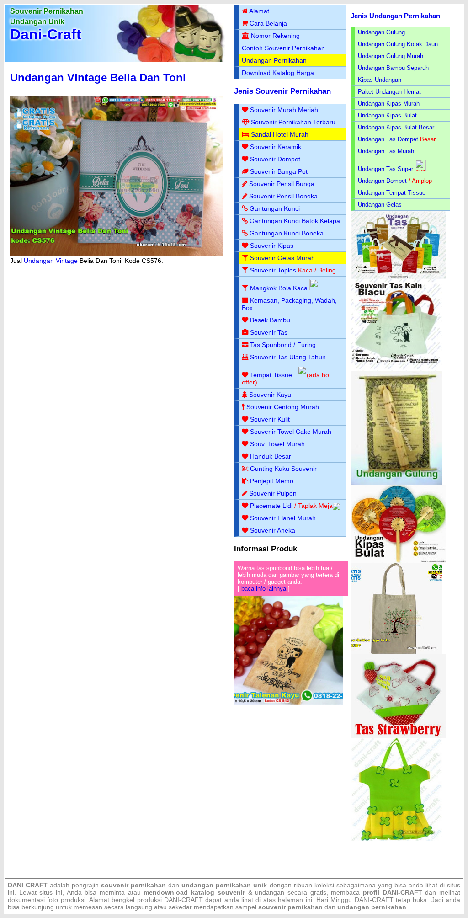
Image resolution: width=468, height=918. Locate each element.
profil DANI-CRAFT (392, 892)
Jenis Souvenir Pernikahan (282, 91)
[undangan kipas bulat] (398, 560)
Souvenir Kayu (270, 394)
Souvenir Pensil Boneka (283, 196)
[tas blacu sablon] (396, 652)
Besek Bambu (270, 320)
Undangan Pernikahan (274, 60)
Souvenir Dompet (275, 159)
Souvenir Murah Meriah (284, 109)
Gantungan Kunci (275, 208)
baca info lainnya (263, 588)
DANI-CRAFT (374, 899)
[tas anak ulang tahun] (396, 839)
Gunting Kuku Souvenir (283, 468)
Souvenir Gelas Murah (282, 258)
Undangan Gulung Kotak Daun (398, 44)
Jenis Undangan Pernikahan (395, 16)
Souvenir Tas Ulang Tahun (288, 357)
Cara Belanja (268, 23)
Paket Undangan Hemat (389, 91)
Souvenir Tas (268, 332)
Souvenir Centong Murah (282, 407)
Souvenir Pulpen (273, 493)
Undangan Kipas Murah (389, 103)
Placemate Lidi (271, 505)
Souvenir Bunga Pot (279, 171)
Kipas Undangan (379, 79)
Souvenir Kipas (271, 245)
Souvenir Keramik (275, 146)
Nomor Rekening (275, 35)
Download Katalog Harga (278, 72)
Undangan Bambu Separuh (393, 67)
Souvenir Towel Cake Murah (290, 431)
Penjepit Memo (271, 481)
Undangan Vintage (51, 260)
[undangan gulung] (396, 483)
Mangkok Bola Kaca (279, 288)
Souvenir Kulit (270, 419)
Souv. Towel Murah (277, 444)
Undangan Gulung (381, 32)
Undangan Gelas (380, 204)
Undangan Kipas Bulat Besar (396, 127)
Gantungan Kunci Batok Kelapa (295, 220)
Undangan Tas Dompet (388, 139)
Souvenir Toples (273, 270)
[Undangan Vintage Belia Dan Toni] (116, 253)
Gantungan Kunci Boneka (287, 233)
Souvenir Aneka (272, 530)
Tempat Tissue (271, 375)
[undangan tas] (398, 277)
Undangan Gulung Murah (390, 56)
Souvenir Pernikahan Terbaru (293, 122)
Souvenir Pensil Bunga (281, 183)
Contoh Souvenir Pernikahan (283, 48)
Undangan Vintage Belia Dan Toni (98, 77)
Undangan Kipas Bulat (387, 115)
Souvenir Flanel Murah (283, 518)
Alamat (259, 11)
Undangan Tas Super (385, 168)
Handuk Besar (270, 456)
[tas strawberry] (398, 735)
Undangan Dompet (382, 180)
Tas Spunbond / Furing (283, 344)
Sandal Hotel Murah (279, 134)
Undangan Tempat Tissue (391, 192)
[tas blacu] (396, 368)
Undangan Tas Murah (386, 151)
